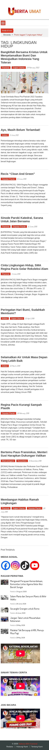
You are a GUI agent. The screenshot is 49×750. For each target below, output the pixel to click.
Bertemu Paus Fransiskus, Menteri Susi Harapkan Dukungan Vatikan (24, 454)
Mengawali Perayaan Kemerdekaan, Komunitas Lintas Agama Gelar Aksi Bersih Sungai (26, 584)
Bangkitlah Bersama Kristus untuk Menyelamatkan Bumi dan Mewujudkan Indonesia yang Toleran (24, 57)
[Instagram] (15, 565)
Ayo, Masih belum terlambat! (20, 129)
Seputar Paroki (8, 179)
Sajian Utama (18, 67)
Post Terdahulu (8, 550)
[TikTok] (25, 565)
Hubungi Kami (22, 747)
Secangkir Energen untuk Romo (24, 608)
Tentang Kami (37, 747)
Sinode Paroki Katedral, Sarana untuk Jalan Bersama (22, 219)
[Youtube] (34, 565)
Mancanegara (8, 461)
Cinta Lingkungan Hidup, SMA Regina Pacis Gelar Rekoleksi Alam (24, 267)
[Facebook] (5, 565)
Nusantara (22, 461)
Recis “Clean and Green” (18, 173)
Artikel (4, 135)
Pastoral (5, 67)
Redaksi (9, 747)
